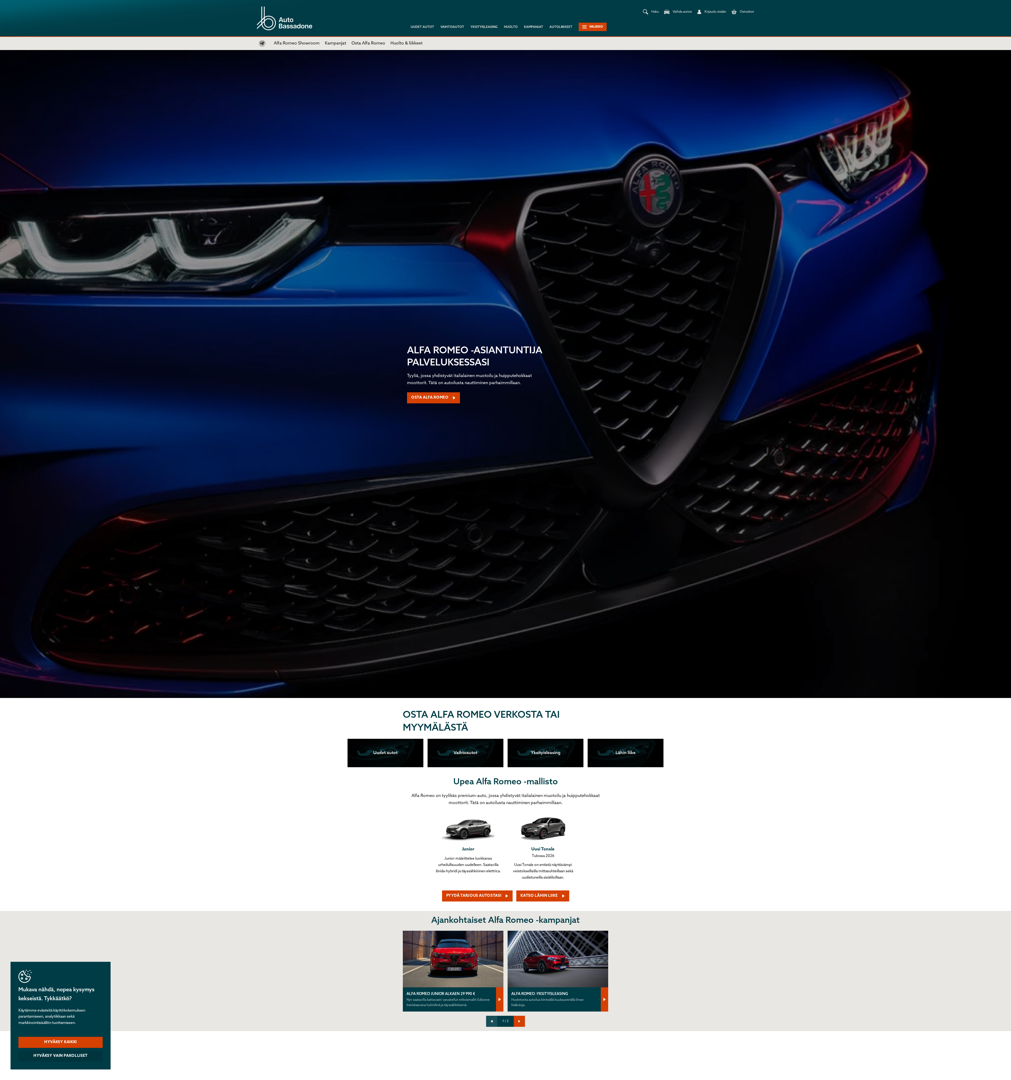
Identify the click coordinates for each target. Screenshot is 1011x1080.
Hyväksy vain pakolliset (60, 1056)
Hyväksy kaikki (60, 1042)
